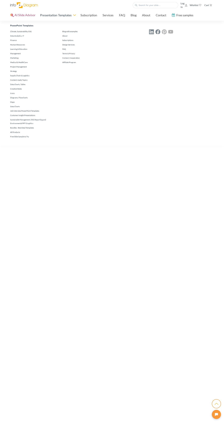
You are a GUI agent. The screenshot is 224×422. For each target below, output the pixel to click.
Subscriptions (67, 40)
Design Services (68, 45)
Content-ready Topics (18, 80)
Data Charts (15, 106)
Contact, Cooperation (71, 58)
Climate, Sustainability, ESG (21, 31)
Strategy (13, 71)
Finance (13, 40)
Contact (161, 15)
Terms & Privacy (68, 53)
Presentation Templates (56, 15)
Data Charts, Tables (17, 84)
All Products (15, 132)
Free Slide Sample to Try (19, 136)
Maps (12, 102)
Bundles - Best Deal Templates (22, 128)
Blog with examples (70, 31)
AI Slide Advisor (25, 15)
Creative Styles (16, 89)
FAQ (122, 15)
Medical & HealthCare (19, 62)
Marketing (14, 58)
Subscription (88, 15)
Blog (134, 15)
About (146, 15)
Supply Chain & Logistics (19, 75)
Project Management (18, 67)
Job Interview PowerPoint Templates (24, 111)
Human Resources (17, 45)
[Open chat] (216, 414)
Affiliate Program (69, 62)
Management (15, 53)
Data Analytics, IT (17, 36)
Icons (12, 93)
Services (108, 15)
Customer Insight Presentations (22, 115)
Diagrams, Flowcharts (19, 97)
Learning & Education (18, 49)
